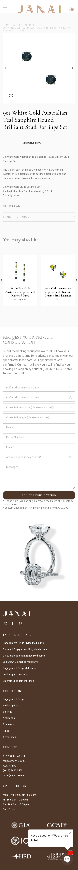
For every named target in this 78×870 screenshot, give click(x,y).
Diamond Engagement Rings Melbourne (25, 649)
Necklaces (9, 718)
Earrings (7, 711)
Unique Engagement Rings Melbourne (24, 655)
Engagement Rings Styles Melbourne (23, 643)
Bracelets (8, 724)
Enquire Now (32, 142)
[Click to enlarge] (11, 95)
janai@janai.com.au (14, 775)
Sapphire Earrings (23, 25)
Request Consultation (39, 495)
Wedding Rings (11, 705)
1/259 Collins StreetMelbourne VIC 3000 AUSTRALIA (14, 761)
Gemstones (9, 737)
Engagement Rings (13, 699)
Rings (6, 730)
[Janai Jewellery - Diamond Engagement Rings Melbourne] (39, 8)
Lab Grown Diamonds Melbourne (21, 661)
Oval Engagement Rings (16, 674)
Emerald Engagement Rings (18, 681)
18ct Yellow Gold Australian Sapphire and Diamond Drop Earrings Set (20, 294)
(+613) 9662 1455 (13, 770)
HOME (6, 25)
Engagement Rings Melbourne (19, 668)
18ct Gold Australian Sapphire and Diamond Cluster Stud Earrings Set (58, 294)
